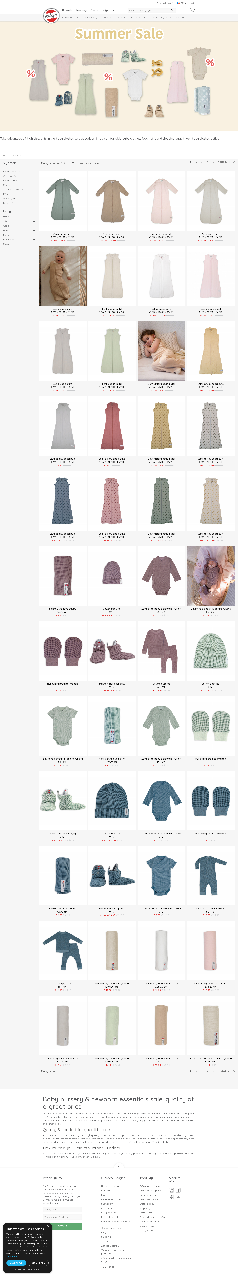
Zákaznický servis (165, 3)
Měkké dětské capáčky (112, 683)
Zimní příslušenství (139, 17)
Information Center (111, 1199)
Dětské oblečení (71, 17)
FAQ (103, 1232)
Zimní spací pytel (62, 234)
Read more (11, 1256)
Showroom (107, 1203)
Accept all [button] (16, 1262)
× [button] (48, 1226)
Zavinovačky (90, 17)
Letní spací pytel (149, 1195)
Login (192, 3)
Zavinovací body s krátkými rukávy (211, 608)
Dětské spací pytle (150, 1190)
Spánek (122, 17)
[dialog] (27, 1248)
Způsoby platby (110, 1245)
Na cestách (182, 17)
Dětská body (147, 1203)
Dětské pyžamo (161, 683)
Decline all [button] (38, 1262)
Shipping (106, 1236)
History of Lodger (111, 1186)
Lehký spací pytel (63, 309)
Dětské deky (147, 1212)
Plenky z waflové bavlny (62, 608)
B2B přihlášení (109, 1212)
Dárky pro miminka (150, 1186)
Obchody (106, 1208)
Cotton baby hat (112, 608)
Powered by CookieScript (27, 1269)
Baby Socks (146, 1230)
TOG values (107, 1266)
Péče (155, 17)
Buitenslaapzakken (111, 1217)
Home (6, 155)
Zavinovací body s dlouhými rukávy (161, 608)
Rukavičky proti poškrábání (62, 683)
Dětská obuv (107, 17)
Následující (224, 161)
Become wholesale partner (116, 1221)
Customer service (111, 1227)
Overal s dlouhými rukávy (210, 908)
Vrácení (105, 1241)
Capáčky (145, 1208)
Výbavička (167, 17)
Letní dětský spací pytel (161, 384)
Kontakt (105, 1190)
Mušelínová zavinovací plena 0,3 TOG (211, 1058)
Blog (103, 1195)
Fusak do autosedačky (153, 1217)
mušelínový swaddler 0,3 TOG (112, 983)
